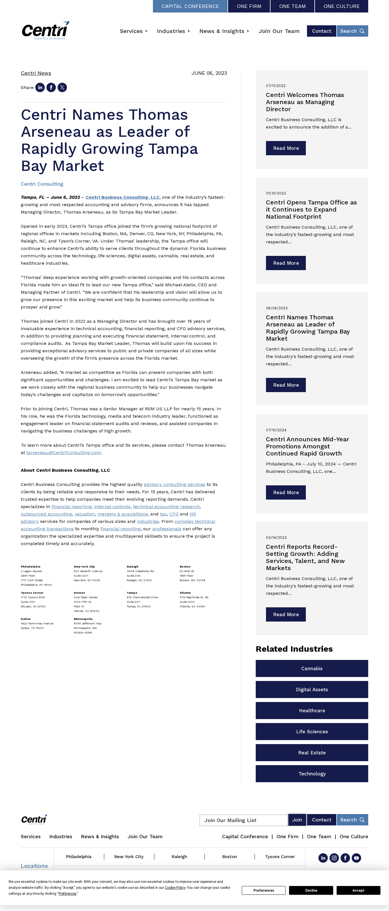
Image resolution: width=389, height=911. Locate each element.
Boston (229, 856)
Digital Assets (312, 689)
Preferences (263, 891)
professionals (166, 528)
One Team (292, 6)
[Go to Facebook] (345, 858)
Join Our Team (279, 31)
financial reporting (72, 506)
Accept (359, 891)
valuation (85, 514)
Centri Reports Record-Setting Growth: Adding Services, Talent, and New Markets (305, 557)
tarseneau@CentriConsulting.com (63, 452)
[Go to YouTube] (356, 858)
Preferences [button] (68, 894)
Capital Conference (190, 6)
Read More (286, 148)
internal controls (112, 506)
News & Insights (221, 31)
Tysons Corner (280, 856)
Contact (321, 31)
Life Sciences (312, 731)
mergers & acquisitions (122, 514)
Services (131, 31)
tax (163, 514)
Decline (311, 891)
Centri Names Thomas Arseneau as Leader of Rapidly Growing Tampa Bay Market (308, 328)
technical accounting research (166, 506)
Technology (312, 774)
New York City (129, 856)
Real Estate (312, 752)
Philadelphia (78, 856)
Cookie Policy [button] (175, 888)
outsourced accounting (46, 514)
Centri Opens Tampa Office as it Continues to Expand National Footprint (311, 209)
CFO (174, 514)
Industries (171, 31)
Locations (34, 865)
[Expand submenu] (146, 31)
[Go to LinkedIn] (323, 858)
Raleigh (179, 856)
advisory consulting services (174, 484)
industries (148, 521)
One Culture (342, 6)
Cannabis (312, 668)
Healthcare (312, 710)
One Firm (249, 6)
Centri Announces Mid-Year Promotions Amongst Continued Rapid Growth (307, 446)
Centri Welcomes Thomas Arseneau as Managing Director (305, 102)
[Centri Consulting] (46, 31)
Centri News (36, 73)
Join (297, 820)
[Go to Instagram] (334, 858)
